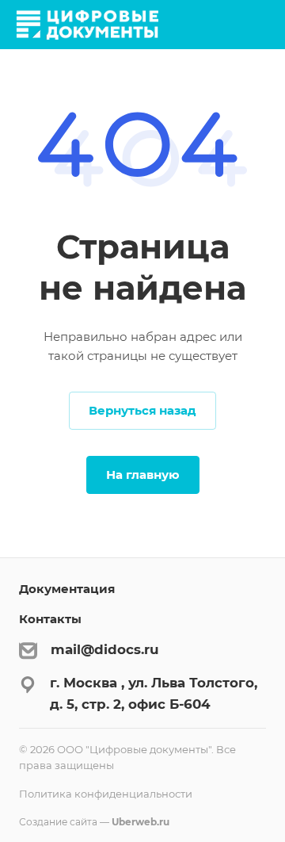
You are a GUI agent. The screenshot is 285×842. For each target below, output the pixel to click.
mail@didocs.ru (105, 649)
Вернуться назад (142, 410)
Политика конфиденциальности (105, 793)
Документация (67, 588)
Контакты (50, 618)
